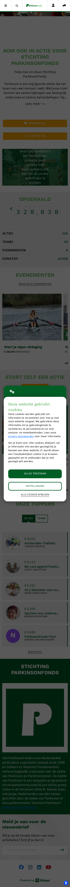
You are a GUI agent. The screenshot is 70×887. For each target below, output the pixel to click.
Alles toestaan (35, 473)
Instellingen (35, 486)
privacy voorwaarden (21, 436)
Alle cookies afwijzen (35, 494)
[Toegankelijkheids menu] (66, 883)
